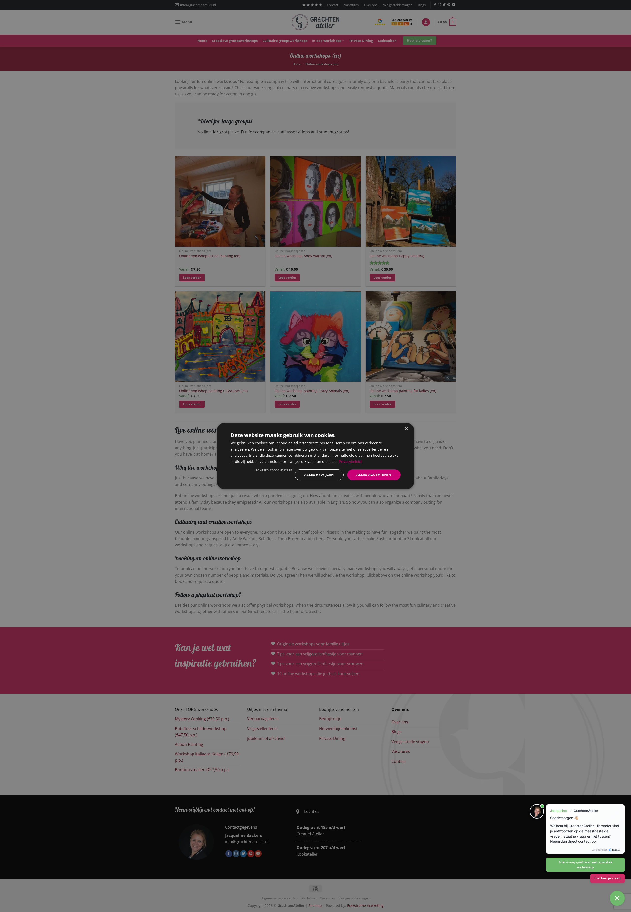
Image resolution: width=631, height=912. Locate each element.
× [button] (406, 429)
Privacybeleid (350, 461)
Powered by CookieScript (274, 470)
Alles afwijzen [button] (319, 474)
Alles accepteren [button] (373, 474)
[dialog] (315, 456)
